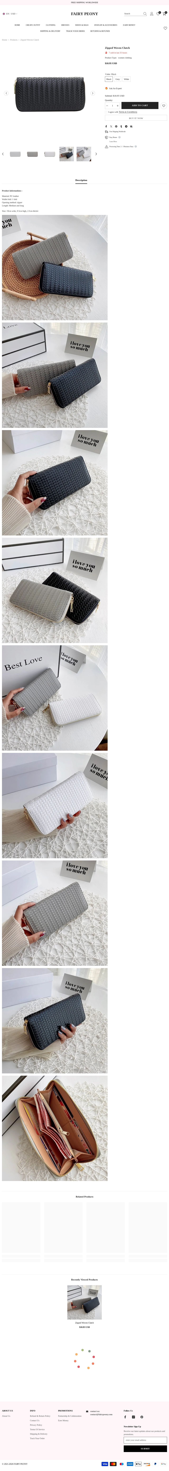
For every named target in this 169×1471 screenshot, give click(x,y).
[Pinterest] (116, 126)
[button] (6, 93)
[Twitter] (111, 126)
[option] (49, 93)
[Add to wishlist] (163, 105)
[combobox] (133, 14)
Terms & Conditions (128, 112)
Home (4, 40)
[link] (21, 1256)
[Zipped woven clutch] (84, 1302)
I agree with (113, 112)
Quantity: (109, 100)
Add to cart (140, 105)
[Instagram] (133, 1417)
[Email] (131, 126)
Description (81, 180)
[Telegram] (126, 126)
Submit (145, 1449)
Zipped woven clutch (84, 1323)
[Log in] (151, 14)
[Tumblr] (121, 126)
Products (13, 40)
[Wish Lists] (165, 28)
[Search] (135, 14)
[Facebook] (106, 126)
